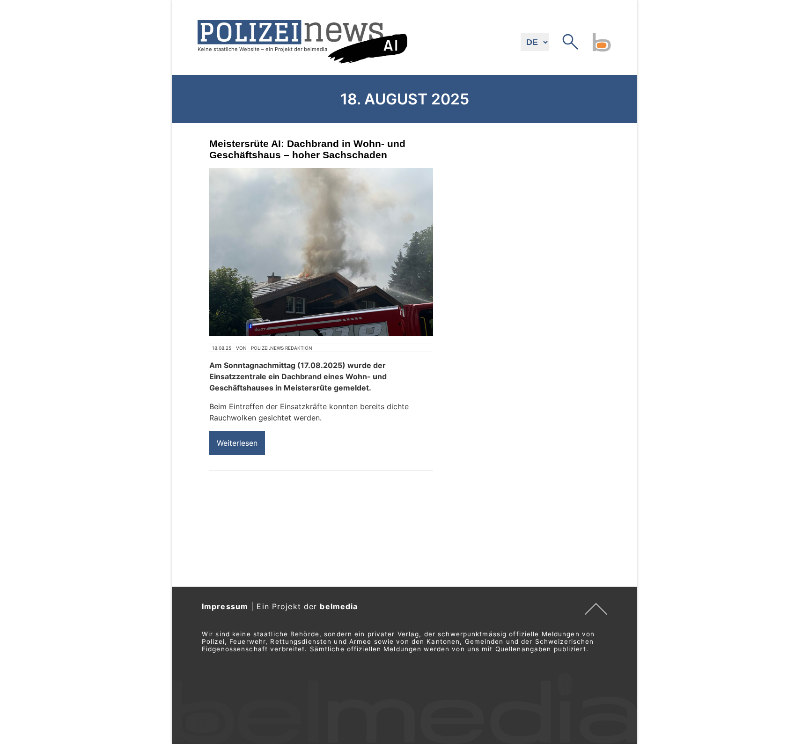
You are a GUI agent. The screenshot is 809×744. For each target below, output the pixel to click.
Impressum (225, 606)
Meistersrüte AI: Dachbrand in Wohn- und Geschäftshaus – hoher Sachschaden (307, 149)
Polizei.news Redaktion (281, 348)
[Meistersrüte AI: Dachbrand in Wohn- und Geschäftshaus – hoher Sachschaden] (321, 252)
